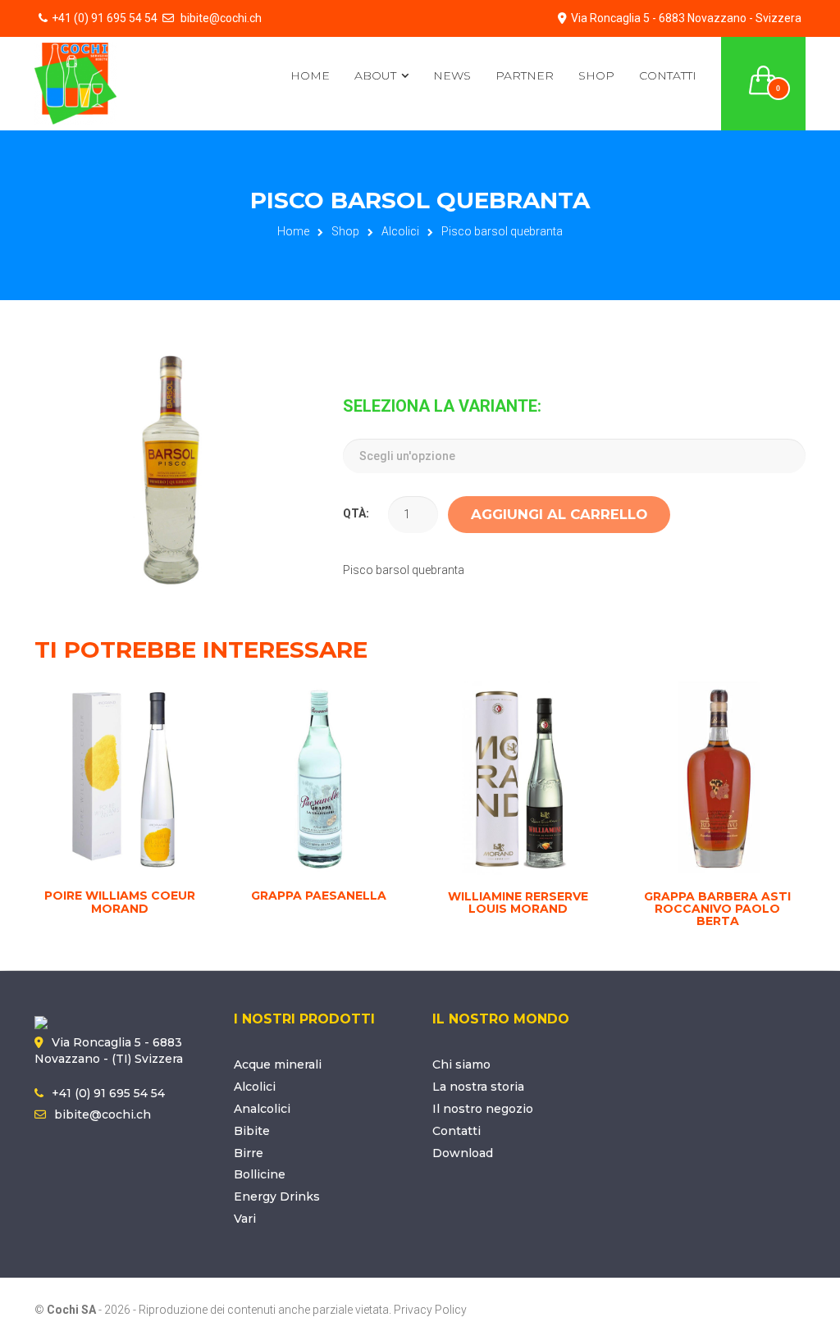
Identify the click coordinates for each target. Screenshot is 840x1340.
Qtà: (356, 513)
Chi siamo (461, 1064)
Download (462, 1153)
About (375, 75)
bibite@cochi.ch (220, 18)
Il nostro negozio (482, 1108)
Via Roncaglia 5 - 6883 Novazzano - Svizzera (686, 18)
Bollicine (259, 1174)
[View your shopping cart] (764, 70)
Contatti (667, 75)
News (452, 75)
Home (310, 75)
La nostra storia (478, 1086)
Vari (245, 1218)
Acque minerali (278, 1064)
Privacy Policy (430, 1309)
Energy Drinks (277, 1196)
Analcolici (262, 1108)
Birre (248, 1153)
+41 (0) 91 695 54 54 (105, 18)
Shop (596, 75)
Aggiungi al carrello (559, 514)
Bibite (252, 1131)
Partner (524, 75)
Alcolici (400, 231)
